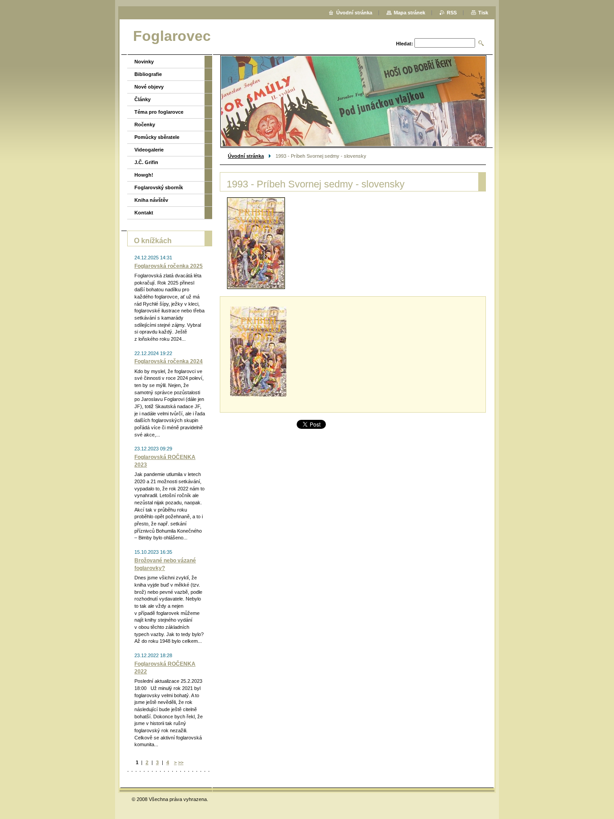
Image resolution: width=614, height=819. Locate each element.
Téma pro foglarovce (158, 112)
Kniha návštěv (151, 200)
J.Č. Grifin (146, 162)
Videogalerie (149, 149)
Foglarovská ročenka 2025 (168, 266)
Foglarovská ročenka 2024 (168, 361)
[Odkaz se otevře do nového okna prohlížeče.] (256, 243)
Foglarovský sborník (158, 187)
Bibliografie (148, 74)
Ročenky (144, 124)
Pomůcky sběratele (156, 137)
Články (142, 99)
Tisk (483, 12)
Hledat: (404, 43)
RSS (452, 12)
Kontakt (143, 212)
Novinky (144, 61)
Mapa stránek (409, 12)
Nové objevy (149, 86)
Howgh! (143, 175)
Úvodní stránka (246, 156)
